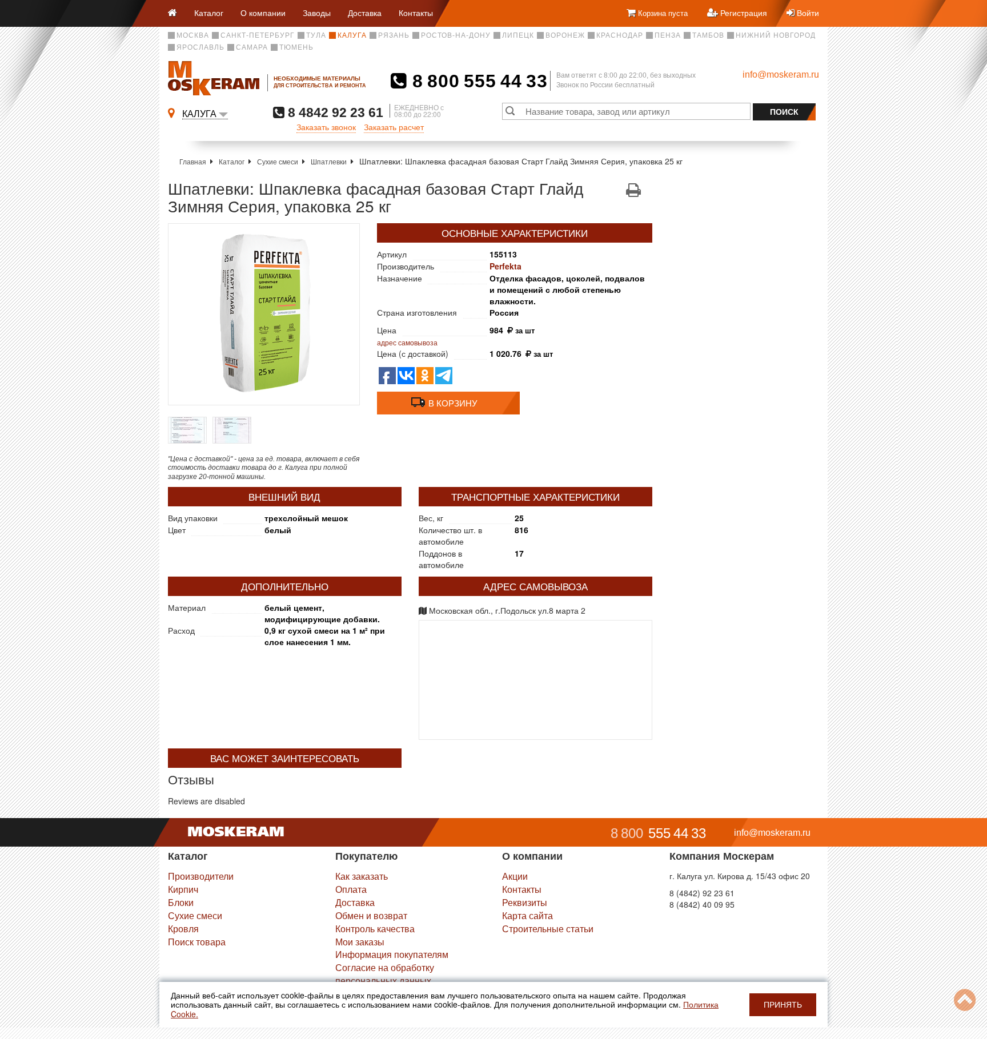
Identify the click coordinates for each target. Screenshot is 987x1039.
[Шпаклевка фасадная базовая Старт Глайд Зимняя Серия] (264, 314)
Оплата (351, 889)
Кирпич (183, 889)
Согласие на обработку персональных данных (384, 974)
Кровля (183, 928)
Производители (201, 876)
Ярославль (200, 47)
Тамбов (708, 35)
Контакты (416, 12)
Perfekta (505, 266)
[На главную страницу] (177, 13)
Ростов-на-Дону (456, 35)
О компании (263, 12)
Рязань (394, 35)
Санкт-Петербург (257, 35)
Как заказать (361, 876)
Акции (515, 876)
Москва (192, 35)
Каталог (208, 12)
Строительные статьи (547, 928)
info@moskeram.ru (781, 74)
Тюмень (296, 47)
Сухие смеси (277, 161)
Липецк (518, 35)
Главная (192, 161)
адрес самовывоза (407, 342)
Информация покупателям (391, 954)
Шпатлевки (329, 161)
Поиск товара (197, 941)
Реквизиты (524, 902)
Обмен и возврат (371, 915)
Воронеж (565, 35)
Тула (316, 35)
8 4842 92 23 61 (333, 112)
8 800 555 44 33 (477, 81)
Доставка (365, 12)
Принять (783, 1004)
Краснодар (619, 35)
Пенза (668, 35)
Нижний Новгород (776, 35)
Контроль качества (375, 928)
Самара (252, 47)
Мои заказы (359, 941)
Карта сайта (527, 915)
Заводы (317, 12)
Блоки (181, 902)
